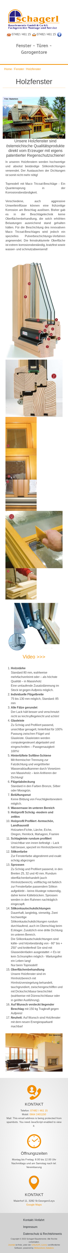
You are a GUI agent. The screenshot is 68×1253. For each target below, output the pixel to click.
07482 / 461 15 (39, 1110)
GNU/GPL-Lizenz (39, 1245)
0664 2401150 (38, 1114)
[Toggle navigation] (63, 63)
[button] (34, 118)
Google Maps (34, 1204)
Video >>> (34, 657)
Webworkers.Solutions (44, 1248)
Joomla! (11, 1245)
